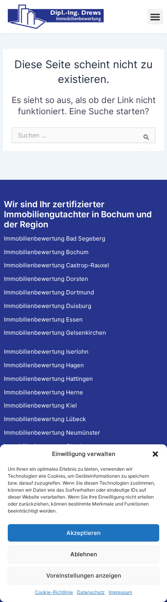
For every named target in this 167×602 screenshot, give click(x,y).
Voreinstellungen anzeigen (83, 575)
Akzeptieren (83, 533)
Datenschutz (91, 592)
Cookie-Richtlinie (54, 592)
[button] (155, 454)
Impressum (120, 592)
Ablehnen (83, 554)
